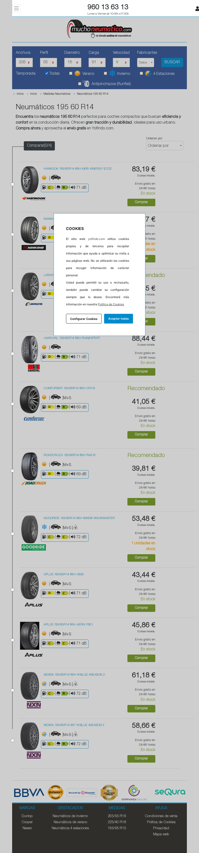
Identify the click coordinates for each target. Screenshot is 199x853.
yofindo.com (96, 239)
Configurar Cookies (84, 319)
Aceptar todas (118, 318)
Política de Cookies (111, 304)
